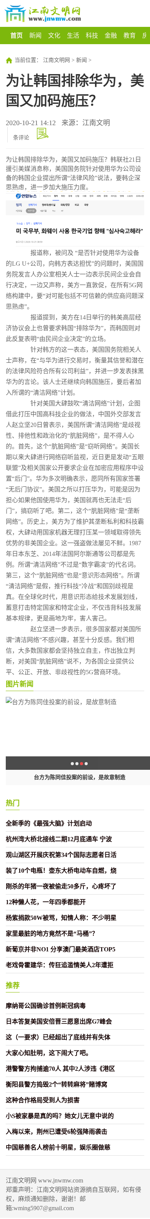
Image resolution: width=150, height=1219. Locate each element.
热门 (13, 803)
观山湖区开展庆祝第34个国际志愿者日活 (61, 855)
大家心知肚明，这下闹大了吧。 (49, 1053)
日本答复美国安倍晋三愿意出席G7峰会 (59, 1021)
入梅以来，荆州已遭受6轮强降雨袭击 (56, 1131)
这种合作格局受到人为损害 (43, 1100)
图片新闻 (19, 684)
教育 (129, 35)
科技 (92, 35)
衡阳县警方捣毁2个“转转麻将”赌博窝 (56, 1084)
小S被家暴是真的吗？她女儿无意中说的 (60, 1116)
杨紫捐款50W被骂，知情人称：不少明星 (61, 918)
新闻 (35, 35)
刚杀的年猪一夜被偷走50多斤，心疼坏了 (61, 886)
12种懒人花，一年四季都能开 (46, 902)
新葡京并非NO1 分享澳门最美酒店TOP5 (60, 949)
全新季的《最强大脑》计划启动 (49, 823)
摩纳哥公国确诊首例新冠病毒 (46, 1005)
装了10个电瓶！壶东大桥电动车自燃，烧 (61, 870)
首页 (16, 35)
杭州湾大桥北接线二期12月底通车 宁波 (59, 839)
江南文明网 (56, 60)
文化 (54, 35)
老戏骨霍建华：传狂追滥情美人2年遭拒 (59, 965)
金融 (111, 35)
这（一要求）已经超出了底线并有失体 (58, 1037)
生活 (73, 35)
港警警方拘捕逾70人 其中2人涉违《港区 (60, 1068)
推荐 (13, 985)
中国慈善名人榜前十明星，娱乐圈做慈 (58, 1147)
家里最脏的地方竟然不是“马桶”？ (52, 933)
